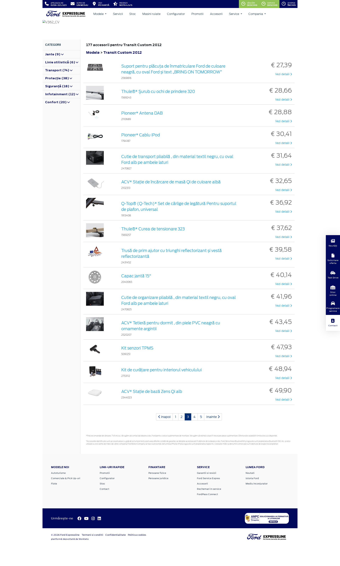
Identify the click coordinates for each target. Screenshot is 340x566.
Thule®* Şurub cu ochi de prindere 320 (158, 91)
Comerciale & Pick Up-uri (65, 478)
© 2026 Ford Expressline (65, 535)
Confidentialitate (115, 535)
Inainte (212, 417)
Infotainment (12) (60, 94)
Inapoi (165, 417)
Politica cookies (137, 535)
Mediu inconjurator (257, 483)
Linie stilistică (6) (60, 62)
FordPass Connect (207, 494)
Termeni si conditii (92, 535)
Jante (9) (53, 54)
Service (234, 14)
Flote (54, 483)
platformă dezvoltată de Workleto (70, 539)
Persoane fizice (157, 473)
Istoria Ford (252, 478)
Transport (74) (57, 70)
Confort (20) (56, 102)
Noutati (250, 473)
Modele (98, 14)
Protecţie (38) (57, 78)
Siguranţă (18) (57, 86)
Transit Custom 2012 (122, 52)
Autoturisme (58, 473)
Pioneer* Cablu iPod (140, 135)
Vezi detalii (282, 74)
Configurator (176, 14)
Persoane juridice (158, 478)
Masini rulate (151, 14)
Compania (256, 14)
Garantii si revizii (206, 473)
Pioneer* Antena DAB (142, 113)
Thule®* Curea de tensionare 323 (153, 229)
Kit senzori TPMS (137, 348)
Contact (104, 489)
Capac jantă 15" (136, 276)
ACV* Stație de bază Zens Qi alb (151, 391)
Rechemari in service (209, 489)
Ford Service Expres (208, 478)
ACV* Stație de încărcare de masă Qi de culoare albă (171, 182)
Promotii (197, 14)
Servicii (118, 14)
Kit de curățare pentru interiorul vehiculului (161, 370)
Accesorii (216, 14)
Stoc (132, 14)
